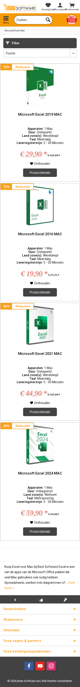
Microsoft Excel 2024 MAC (40, 473)
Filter (15, 43)
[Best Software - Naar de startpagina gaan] (20, 7)
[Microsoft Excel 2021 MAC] (40, 325)
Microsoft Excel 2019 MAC (40, 114)
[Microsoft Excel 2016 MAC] (40, 205)
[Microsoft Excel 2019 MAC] (40, 86)
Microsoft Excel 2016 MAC (40, 234)
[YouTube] (40, 666)
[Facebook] (28, 666)
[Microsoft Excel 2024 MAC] (40, 445)
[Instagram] (51, 666)
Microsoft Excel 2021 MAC (40, 354)
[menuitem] (6, 20)
